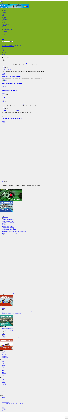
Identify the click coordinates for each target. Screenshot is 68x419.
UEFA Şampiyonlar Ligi (5, 357)
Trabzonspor (4, 14)
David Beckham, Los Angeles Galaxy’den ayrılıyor (12, 83)
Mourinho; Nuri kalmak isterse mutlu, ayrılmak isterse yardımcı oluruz (16, 104)
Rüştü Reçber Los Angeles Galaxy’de (9, 90)
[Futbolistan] (1, 1)
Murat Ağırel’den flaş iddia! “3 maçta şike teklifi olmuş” (9, 229)
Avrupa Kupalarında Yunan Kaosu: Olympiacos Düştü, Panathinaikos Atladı (11, 45)
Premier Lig (4, 22)
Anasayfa (3, 396)
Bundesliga (4, 21)
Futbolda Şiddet (5, 34)
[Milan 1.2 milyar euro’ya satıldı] (3, 334)
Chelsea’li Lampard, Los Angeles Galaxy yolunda (11, 76)
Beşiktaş (3, 360)
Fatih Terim (3, 378)
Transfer (3, 15)
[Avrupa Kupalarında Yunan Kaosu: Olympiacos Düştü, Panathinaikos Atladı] (8, 219)
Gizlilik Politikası (4, 409)
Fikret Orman (4, 17)
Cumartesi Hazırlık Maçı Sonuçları (6, 224)
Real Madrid (3, 370)
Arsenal (3, 375)
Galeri (4, 35)
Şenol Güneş (3, 379)
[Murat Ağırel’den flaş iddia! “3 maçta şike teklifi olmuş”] (9, 228)
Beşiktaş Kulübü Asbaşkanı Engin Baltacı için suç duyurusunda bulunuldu (11, 330)
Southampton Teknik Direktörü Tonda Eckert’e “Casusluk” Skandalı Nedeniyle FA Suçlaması (13, 403)
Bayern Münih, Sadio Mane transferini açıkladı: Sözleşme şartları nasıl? (11, 332)
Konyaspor (3, 366)
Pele (2, 60)
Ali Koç (4, 18)
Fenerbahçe (4, 13)
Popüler (3, 213)
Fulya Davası (3, 367)
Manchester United (4, 373)
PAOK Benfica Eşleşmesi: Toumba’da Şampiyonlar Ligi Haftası (10, 233)
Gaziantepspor (3, 365)
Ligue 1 (4, 23)
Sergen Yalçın (3, 380)
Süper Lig (4, 10)
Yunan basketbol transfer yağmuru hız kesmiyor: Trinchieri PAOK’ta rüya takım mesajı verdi (14, 215)
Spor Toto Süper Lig (4, 351)
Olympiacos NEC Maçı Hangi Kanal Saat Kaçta (8, 46)
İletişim (2, 399)
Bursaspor (4, 12)
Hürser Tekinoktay (4, 383)
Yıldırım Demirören (5, 19)
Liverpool (3, 372)
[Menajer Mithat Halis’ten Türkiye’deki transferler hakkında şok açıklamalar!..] (3, 312)
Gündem (3, 9)
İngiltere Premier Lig (4, 353)
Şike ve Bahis (5, 31)
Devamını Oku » (4, 72)
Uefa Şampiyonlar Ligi (6, 24)
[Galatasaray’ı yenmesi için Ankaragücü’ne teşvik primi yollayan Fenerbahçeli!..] (3, 308)
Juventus (3, 374)
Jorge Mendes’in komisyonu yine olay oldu (7, 328)
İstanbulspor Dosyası (5, 28)
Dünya (2, 20)
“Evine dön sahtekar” (6, 183)
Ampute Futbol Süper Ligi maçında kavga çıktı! (8, 227)
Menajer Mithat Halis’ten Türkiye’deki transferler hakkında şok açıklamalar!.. (11, 313)
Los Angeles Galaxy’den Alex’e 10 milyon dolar (11, 97)
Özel (2, 27)
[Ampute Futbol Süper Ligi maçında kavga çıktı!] (8, 226)
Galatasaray (3, 361)
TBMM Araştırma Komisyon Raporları (8, 29)
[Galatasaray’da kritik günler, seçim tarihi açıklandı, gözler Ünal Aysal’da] (4, 336)
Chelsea (3, 371)
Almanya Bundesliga (4, 356)
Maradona (3, 181)
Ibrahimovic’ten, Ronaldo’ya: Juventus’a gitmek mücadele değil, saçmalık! (16, 63)
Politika (2, 16)
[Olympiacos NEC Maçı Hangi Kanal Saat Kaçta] (8, 221)
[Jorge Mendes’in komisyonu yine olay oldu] (5, 327)
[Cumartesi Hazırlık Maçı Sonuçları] (3, 223)
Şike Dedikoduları (7, 32)
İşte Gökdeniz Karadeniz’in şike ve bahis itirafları (8, 293)
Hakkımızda (3, 397)
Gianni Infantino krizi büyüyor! (5, 402)
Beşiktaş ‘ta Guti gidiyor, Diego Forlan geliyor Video (12, 118)
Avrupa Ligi (4, 25)
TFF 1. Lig (3, 352)
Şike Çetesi (6, 33)
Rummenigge (3, 67)
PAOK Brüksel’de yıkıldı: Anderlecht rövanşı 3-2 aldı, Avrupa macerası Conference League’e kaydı (14, 44)
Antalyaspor (3, 364)
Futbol (2, 26)
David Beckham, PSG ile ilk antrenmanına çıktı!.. (11, 69)
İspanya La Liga (4, 354)
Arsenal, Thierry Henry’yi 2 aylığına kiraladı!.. (11, 110)
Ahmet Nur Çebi (4, 384)
